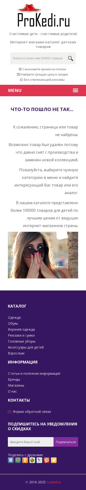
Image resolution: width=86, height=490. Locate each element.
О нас (12, 391)
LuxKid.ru (54, 482)
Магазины (16, 385)
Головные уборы (21, 341)
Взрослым (16, 353)
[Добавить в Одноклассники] (25, 460)
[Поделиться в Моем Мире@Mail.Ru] (18, 460)
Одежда (14, 317)
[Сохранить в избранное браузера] (54, 460)
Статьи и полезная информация (34, 373)
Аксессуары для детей (26, 347)
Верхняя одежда (21, 329)
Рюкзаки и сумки (21, 335)
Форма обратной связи (32, 411)
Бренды (14, 379)
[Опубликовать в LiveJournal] (39, 460)
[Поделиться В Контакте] (11, 460)
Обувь (13, 323)
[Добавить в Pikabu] (32, 460)
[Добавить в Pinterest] (46, 460)
